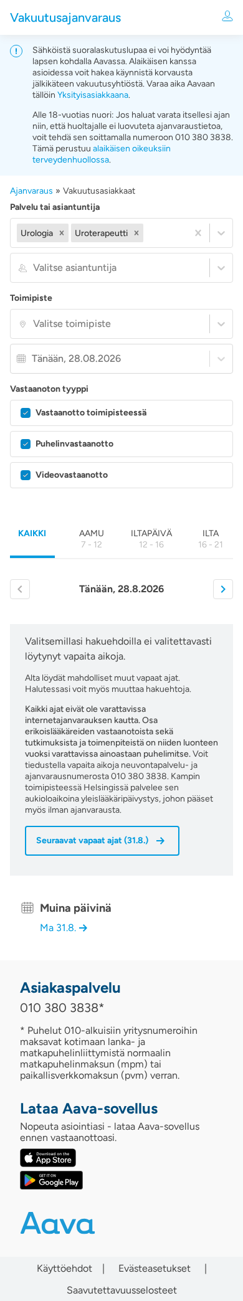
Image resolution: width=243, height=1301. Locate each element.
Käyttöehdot (64, 1268)
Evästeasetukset (154, 1268)
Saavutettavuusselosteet (122, 1290)
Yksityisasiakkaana (92, 95)
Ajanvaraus (31, 191)
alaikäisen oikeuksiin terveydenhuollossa (101, 154)
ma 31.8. (58, 928)
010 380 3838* (62, 1007)
